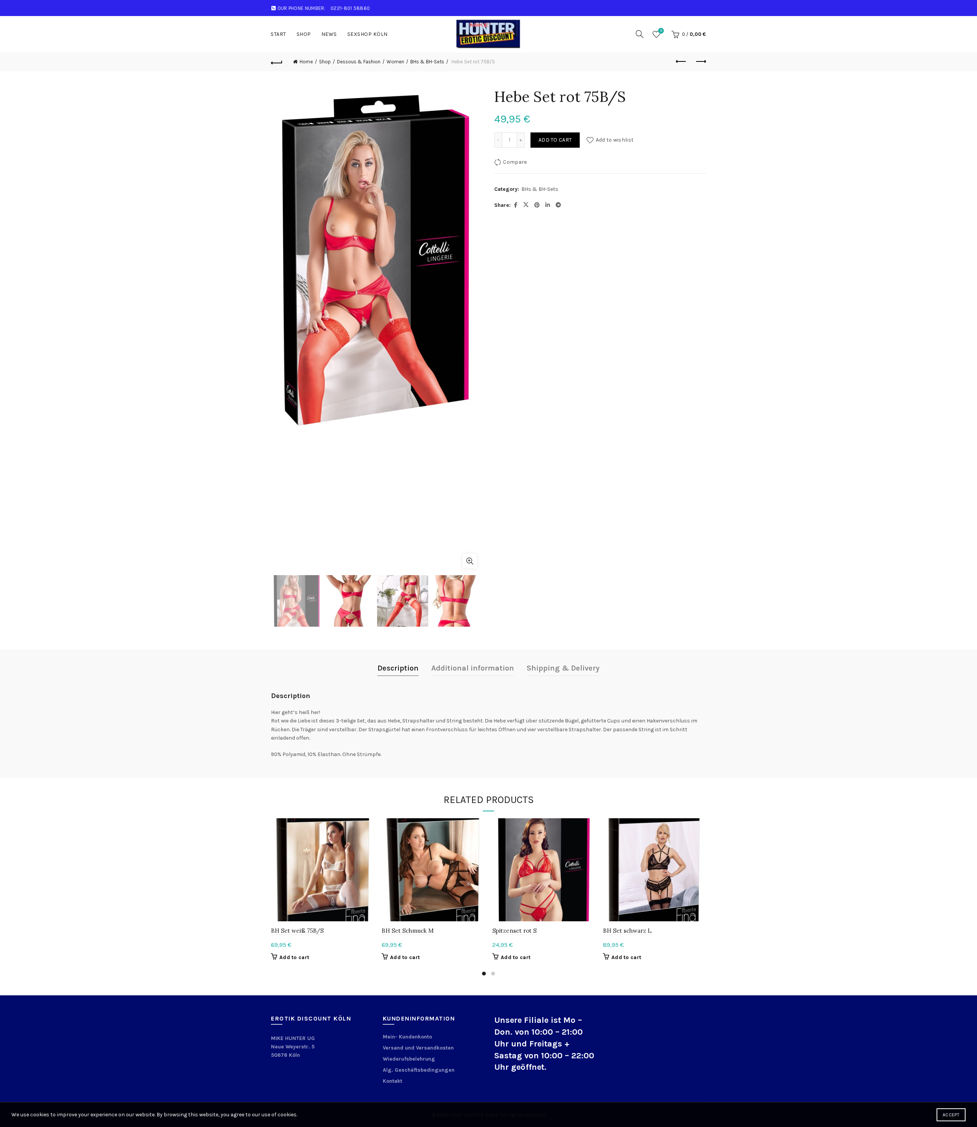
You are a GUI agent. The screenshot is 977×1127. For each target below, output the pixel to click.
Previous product (681, 61)
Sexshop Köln (367, 34)
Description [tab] (398, 668)
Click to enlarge (470, 561)
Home (306, 61)
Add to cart (555, 140)
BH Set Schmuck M (408, 930)
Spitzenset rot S (514, 930)
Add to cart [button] (294, 957)
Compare (515, 162)
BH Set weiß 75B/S (297, 930)
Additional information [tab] (472, 668)
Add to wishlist (615, 140)
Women (395, 61)
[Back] (276, 61)
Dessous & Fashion (358, 61)
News (329, 34)
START (278, 34)
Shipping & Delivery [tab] (563, 668)
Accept (951, 1114)
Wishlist (661, 31)
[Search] (640, 34)
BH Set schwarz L (627, 930)
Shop (304, 34)
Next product (700, 61)
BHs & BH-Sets (427, 61)
